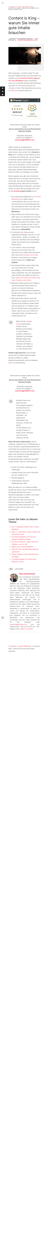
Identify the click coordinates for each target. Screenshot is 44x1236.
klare (22, 232)
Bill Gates (15, 90)
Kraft (10, 363)
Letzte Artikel (19, 569)
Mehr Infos (33, 100)
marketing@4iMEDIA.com (27, 40)
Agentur (13, 7)
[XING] (22, 629)
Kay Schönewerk (27, 574)
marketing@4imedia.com (18, 624)
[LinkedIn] (29, 629)
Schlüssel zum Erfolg (30, 255)
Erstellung (17, 191)
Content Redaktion (25, 7)
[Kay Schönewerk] (14, 578)
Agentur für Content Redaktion (22, 547)
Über (11, 569)
